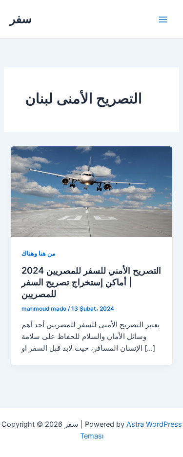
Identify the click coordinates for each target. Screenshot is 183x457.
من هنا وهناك (38, 253)
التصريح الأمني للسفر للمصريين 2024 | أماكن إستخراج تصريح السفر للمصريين (91, 281)
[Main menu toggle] (163, 19)
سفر (21, 19)
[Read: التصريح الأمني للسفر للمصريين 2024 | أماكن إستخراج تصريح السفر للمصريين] (91, 191)
